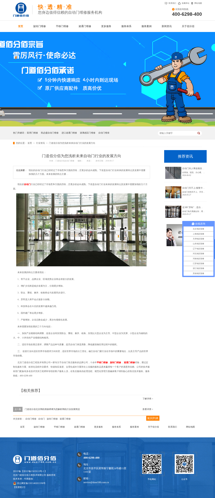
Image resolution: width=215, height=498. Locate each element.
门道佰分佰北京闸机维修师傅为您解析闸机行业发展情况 (52, 409)
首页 (30, 143)
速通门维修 (129, 362)
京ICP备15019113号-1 (33, 471)
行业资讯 (40, 143)
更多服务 (98, 427)
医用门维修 (32, 133)
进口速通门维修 (69, 133)
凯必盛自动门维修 (50, 133)
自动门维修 (30, 419)
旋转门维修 (115, 362)
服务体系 (116, 427)
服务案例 (134, 427)
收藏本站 (185, 3)
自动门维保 (103, 133)
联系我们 (172, 3)
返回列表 (152, 418)
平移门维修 (102, 362)
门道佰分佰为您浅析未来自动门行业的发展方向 (72, 143)
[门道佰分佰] (22, 8)
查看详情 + (147, 409)
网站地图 (198, 3)
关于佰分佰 (153, 427)
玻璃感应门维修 (87, 133)
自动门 (27, 184)
